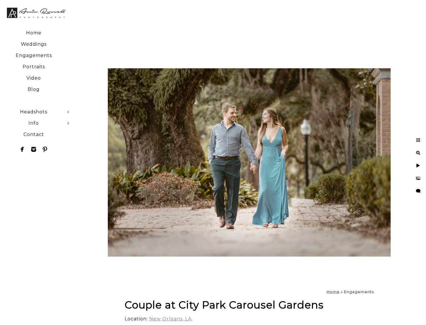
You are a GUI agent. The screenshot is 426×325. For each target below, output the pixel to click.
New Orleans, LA (170, 319)
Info (33, 123)
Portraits (34, 66)
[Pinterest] (45, 149)
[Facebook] (22, 149)
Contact (33, 134)
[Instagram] (34, 149)
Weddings (34, 44)
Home (33, 33)
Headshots (33, 112)
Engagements (34, 55)
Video (33, 78)
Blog (34, 89)
